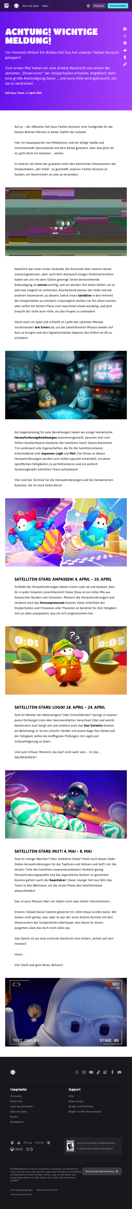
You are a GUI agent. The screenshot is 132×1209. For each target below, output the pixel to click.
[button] (123, 30)
